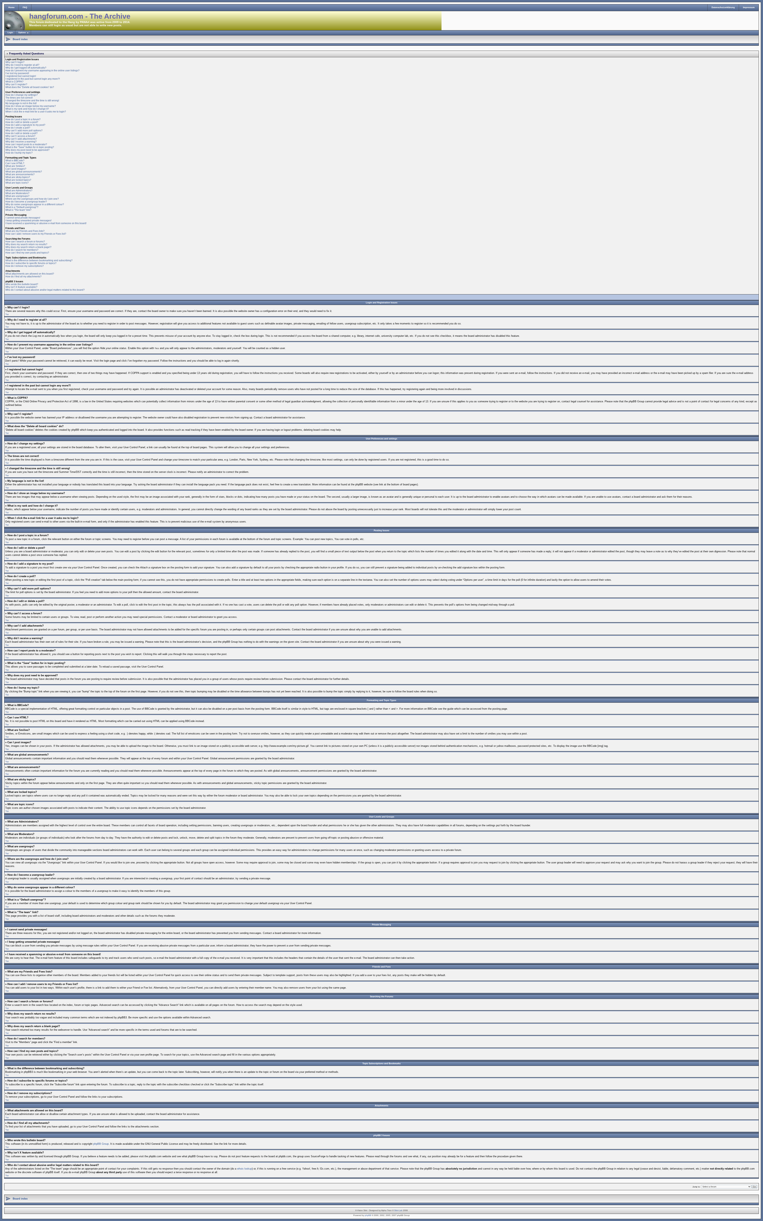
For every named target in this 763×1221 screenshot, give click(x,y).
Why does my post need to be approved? (27, 150)
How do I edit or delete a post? (21, 122)
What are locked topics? (18, 180)
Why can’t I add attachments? (21, 138)
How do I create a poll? (17, 127)
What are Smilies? (15, 166)
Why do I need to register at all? (22, 65)
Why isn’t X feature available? (21, 287)
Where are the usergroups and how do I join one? (32, 198)
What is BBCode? (14, 160)
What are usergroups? (17, 196)
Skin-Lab (398, 1210)
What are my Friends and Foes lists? (25, 231)
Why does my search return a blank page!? (28, 247)
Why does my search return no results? (26, 244)
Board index (20, 39)
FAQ (25, 7)
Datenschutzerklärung (723, 7)
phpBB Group (101, 1143)
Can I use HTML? (14, 163)
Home (11, 7)
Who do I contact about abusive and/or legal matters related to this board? (45, 289)
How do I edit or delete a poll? (21, 133)
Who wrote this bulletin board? (21, 284)
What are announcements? (20, 174)
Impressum (749, 7)
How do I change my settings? (21, 95)
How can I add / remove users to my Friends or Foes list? (35, 233)
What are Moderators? (17, 193)
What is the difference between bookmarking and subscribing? (39, 260)
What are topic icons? (17, 182)
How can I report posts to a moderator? (26, 144)
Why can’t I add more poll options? (24, 130)
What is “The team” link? (18, 210)
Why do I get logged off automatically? (25, 67)
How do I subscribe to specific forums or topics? (30, 263)
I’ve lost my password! (17, 73)
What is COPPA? (14, 81)
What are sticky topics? (17, 177)
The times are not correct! (19, 97)
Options (22, 32)
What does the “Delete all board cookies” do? (29, 87)
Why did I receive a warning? (21, 141)
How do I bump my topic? (19, 152)
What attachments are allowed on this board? (29, 273)
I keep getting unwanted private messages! (28, 220)
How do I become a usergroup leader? (26, 201)
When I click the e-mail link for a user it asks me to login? (35, 111)
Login (10, 32)
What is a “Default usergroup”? (21, 207)
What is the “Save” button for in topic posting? (29, 147)
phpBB (368, 1215)
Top (7, 314)
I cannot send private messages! (22, 217)
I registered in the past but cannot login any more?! (32, 78)
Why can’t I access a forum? (20, 136)
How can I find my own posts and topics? (27, 252)
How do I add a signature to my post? (25, 125)
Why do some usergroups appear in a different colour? (34, 204)
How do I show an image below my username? (30, 106)
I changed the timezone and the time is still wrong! (32, 100)
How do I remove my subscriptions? (24, 266)
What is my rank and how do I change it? (27, 108)
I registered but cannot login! (20, 76)
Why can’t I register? (16, 84)
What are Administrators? (18, 190)
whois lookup (244, 1168)
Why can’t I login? (14, 62)
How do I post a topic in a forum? (23, 119)
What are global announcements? (23, 171)
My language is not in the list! (21, 103)
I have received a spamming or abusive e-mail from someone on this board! (45, 223)
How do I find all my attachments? (23, 276)
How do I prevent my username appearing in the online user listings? (42, 70)
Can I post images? (15, 168)
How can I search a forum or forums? (25, 241)
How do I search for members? (21, 250)
